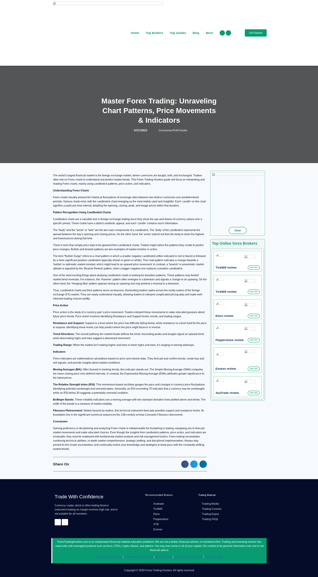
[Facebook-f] (222, 33)
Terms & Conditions (109, 556)
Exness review (225, 368)
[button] (185, 464)
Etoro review (224, 316)
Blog (196, 33)
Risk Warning (163, 556)
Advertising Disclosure (188, 556)
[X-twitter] (228, 33)
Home (135, 33)
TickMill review (226, 267)
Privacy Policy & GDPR (138, 556)
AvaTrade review (227, 393)
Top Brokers (154, 33)
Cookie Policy (213, 556)
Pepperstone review (229, 340)
